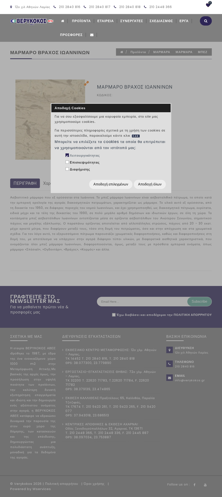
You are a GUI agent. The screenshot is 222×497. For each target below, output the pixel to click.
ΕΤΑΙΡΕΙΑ (105, 21)
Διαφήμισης (80, 169)
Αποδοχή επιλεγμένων (110, 184)
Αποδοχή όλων (150, 184)
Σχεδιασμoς (161, 21)
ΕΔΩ (136, 136)
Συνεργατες (131, 21)
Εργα (184, 21)
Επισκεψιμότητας (85, 162)
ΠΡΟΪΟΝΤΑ (81, 21)
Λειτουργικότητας (85, 155)
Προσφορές (71, 34)
